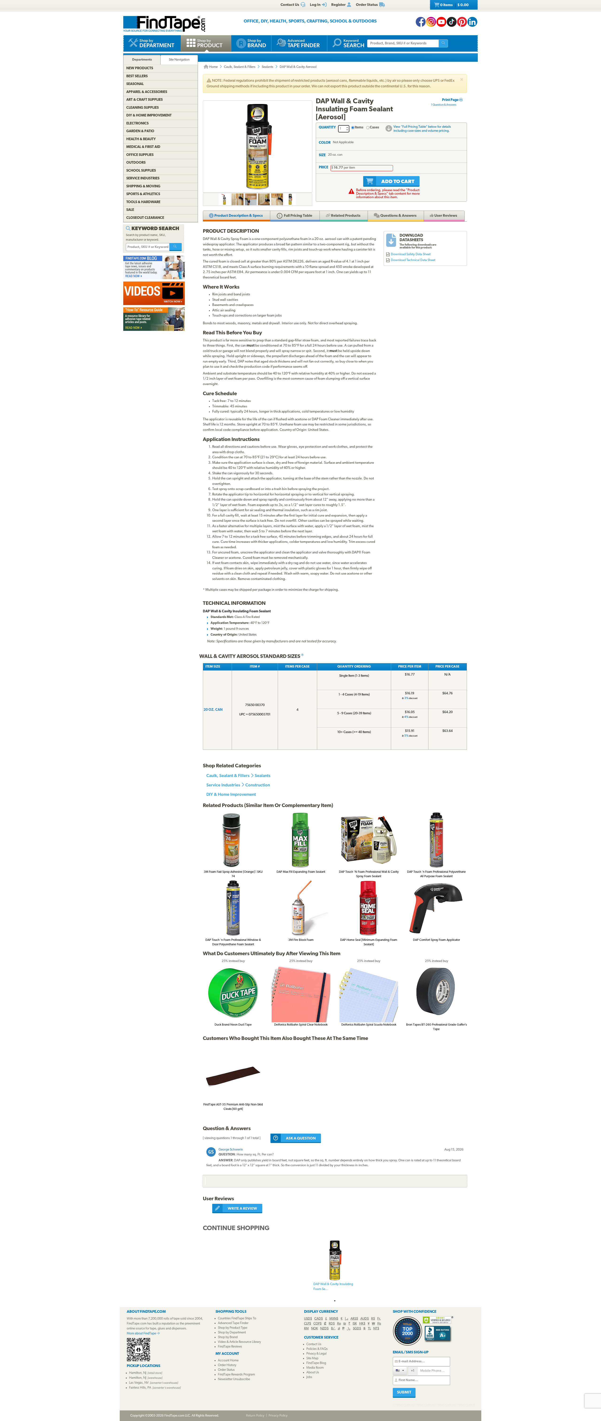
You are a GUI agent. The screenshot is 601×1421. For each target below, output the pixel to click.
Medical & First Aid (143, 147)
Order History (227, 1365)
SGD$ (357, 1328)
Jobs (309, 1377)
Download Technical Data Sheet (413, 260)
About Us (312, 1372)
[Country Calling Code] (400, 1370)
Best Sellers (137, 76)
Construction (257, 784)
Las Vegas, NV (139, 1383)
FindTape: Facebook (421, 22)
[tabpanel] (335, 1268)
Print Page (450, 100)
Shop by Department (232, 1332)
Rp (339, 1323)
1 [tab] (334, 1300)
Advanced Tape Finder (233, 1323)
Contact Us (313, 1344)
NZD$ (324, 1328)
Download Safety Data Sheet (411, 254)
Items (359, 127)
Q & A (398, 216)
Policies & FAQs (317, 1349)
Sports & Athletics (143, 194)
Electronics (137, 123)
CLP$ (307, 1323)
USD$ (308, 1319)
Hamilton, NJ (137, 1373)
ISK (355, 1323)
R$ (373, 1319)
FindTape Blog (316, 1363)
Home (213, 67)
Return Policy (255, 1415)
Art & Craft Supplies (144, 100)
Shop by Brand (228, 1337)
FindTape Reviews (230, 1346)
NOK (314, 1328)
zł (339, 1328)
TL (369, 1328)
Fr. (379, 1319)
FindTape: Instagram (431, 22)
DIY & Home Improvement (231, 794)
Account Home (228, 1360)
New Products (139, 68)
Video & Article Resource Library (239, 1342)
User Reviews (445, 216)
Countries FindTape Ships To (237, 1318)
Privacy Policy (278, 1415)
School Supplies (141, 171)
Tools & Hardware (143, 202)
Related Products (345, 216)
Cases (374, 127)
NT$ (376, 1328)
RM (306, 1328)
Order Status (226, 1370)
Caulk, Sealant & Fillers (239, 67)
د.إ (346, 1319)
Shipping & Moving (143, 186)
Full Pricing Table (297, 216)
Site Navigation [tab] (179, 60)
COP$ (317, 1323)
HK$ (362, 1323)
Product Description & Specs (238, 216)
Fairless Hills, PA (140, 1388)
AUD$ (364, 1319)
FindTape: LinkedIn (472, 22)
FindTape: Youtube (441, 22)
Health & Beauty (141, 139)
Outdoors (136, 163)
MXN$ (333, 1319)
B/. (333, 1328)
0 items (454, 5)
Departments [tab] (142, 60)
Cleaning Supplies (142, 108)
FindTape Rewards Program (236, 1374)
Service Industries (223, 784)
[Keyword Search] (176, 247)
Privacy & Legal (316, 1353)
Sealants (267, 67)
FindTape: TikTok (452, 22)
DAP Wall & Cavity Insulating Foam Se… (333, 1286)
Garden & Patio (140, 131)
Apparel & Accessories (146, 92)
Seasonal (135, 84)
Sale (130, 210)
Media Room (315, 1368)
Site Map (312, 1358)
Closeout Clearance (145, 218)
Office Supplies (140, 155)
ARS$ (354, 1319)
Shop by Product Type (232, 1328)
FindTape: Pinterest (462, 22)
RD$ (332, 1323)
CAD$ (318, 1319)
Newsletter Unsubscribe (234, 1379)
